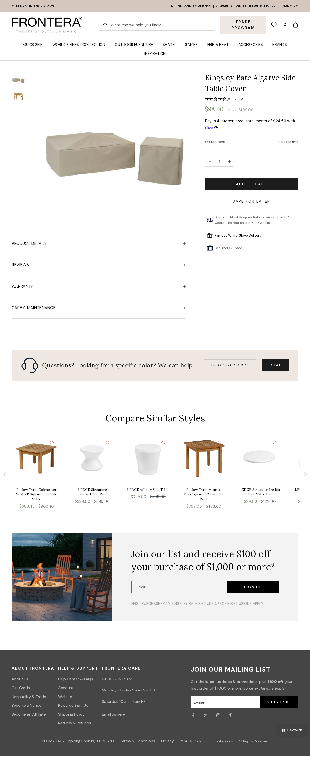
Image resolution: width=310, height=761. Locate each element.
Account (66, 687)
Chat (275, 365)
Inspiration (155, 53)
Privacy (167, 741)
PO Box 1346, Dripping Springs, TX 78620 (78, 741)
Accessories (250, 44)
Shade (169, 44)
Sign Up (253, 587)
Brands (279, 44)
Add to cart (251, 184)
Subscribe (279, 702)
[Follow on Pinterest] (230, 715)
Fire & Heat (218, 44)
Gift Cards (21, 687)
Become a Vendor (27, 705)
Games (191, 44)
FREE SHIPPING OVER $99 (190, 6)
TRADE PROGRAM (243, 24)
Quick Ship (33, 44)
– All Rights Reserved (251, 741)
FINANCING (288, 6)
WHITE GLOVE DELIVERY (256, 6)
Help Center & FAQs (75, 679)
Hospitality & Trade (29, 696)
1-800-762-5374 (230, 365)
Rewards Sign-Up (73, 705)
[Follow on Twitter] (205, 715)
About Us (20, 679)
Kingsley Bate (288, 141)
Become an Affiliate (29, 714)
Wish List (66, 696)
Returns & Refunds (74, 723)
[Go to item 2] (18, 96)
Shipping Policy (71, 714)
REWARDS (223, 6)
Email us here (113, 714)
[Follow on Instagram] (218, 715)
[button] (251, 99)
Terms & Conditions (137, 741)
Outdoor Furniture (134, 44)
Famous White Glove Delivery (238, 235)
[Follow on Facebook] (193, 715)
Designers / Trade (228, 248)
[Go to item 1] (18, 79)
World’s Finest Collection (78, 44)
